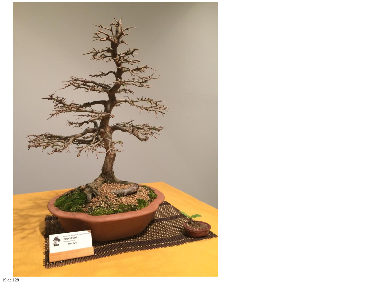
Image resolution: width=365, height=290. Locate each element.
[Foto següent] (9, 275)
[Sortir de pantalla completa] (9, 285)
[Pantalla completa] (4, 285)
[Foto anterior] (4, 275)
